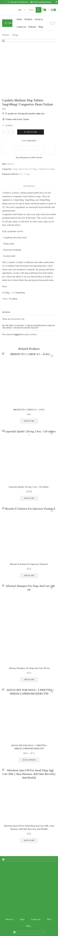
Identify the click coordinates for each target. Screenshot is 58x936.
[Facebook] (56, 2)
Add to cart (32, 132)
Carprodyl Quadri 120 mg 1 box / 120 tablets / (29, 487)
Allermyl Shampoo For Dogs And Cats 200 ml (29, 668)
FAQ (49, 919)
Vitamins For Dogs (47, 169)
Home (19, 19)
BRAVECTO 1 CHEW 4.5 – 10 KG (29, 409)
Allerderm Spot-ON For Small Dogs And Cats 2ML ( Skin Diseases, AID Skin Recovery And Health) (29, 827)
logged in (18, 334)
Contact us (21, 27)
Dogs (15, 34)
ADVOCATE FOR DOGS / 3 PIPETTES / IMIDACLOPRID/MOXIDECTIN (29, 747)
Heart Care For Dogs (28, 169)
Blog (41, 27)
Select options (29, 760)
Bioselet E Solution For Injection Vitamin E (29, 564)
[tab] (29, 186)
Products (28, 19)
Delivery (32, 27)
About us (39, 19)
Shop (22, 919)
